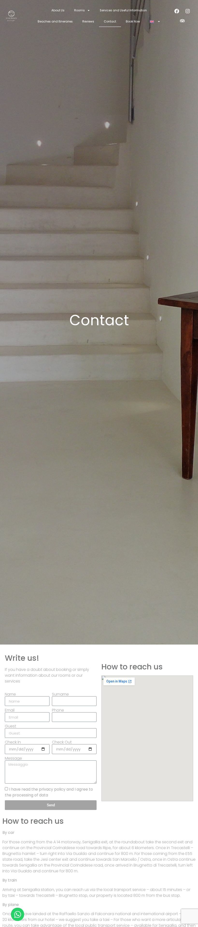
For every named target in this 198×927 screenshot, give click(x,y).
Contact (110, 21)
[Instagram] (187, 11)
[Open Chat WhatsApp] (17, 914)
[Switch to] (155, 21)
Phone (58, 710)
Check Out (62, 742)
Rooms (79, 10)
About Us (57, 10)
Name (10, 694)
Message (13, 758)
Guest (10, 726)
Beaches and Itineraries (55, 21)
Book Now (133, 21)
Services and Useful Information (123, 10)
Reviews (88, 21)
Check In (13, 742)
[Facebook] (177, 11)
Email (9, 710)
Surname (60, 694)
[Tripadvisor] (182, 21)
